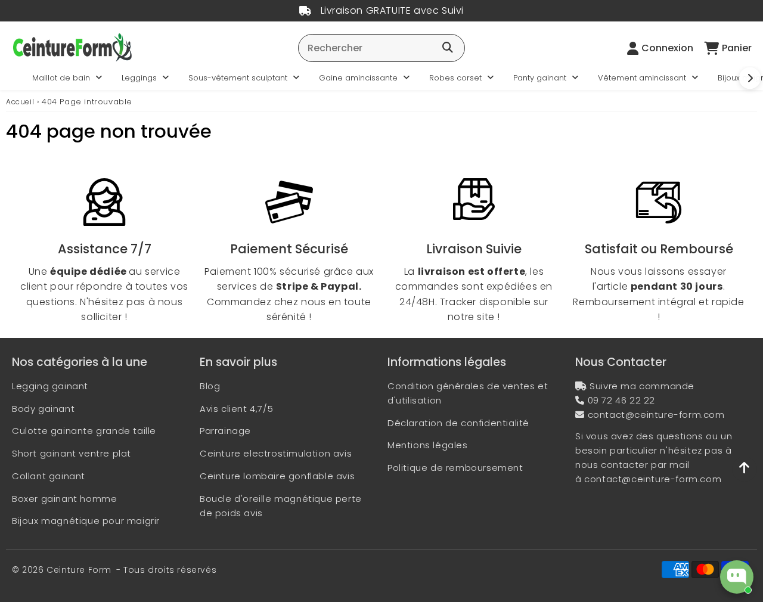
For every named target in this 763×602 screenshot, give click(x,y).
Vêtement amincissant (642, 77)
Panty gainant (539, 77)
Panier (737, 48)
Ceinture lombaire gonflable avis (277, 476)
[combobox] (381, 48)
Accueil (20, 102)
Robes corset (455, 77)
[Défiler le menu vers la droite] (750, 78)
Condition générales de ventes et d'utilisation (467, 393)
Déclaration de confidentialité (458, 423)
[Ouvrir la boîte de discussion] (736, 577)
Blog (210, 386)
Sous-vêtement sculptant (237, 77)
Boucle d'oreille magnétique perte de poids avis (281, 505)
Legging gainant (50, 386)
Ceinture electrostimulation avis (276, 453)
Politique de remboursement (455, 467)
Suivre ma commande (642, 386)
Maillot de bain (61, 77)
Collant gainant (48, 476)
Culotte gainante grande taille (84, 430)
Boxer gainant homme (64, 498)
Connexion (667, 48)
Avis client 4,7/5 (236, 408)
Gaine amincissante (358, 77)
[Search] (447, 48)
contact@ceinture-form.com (656, 414)
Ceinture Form (78, 570)
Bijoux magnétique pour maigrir (86, 520)
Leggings (139, 77)
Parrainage (225, 430)
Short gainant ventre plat (71, 453)
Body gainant (43, 408)
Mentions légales (427, 445)
